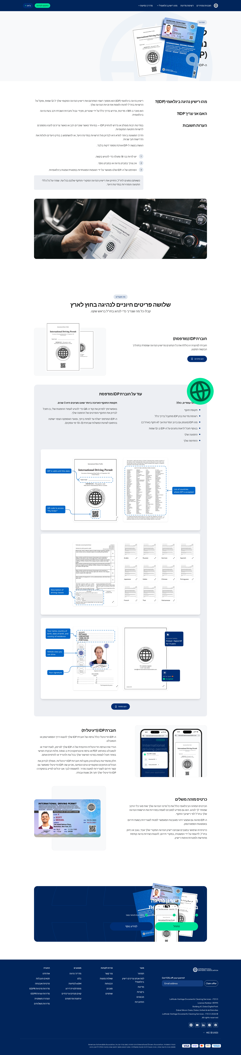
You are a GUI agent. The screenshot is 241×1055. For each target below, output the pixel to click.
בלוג (79, 978)
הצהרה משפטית (42, 998)
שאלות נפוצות (106, 978)
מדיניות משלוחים (42, 1003)
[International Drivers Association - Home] (216, 5)
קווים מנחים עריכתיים (71, 993)
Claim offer (211, 983)
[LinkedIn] (203, 1025)
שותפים (109, 993)
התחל (176, 926)
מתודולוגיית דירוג (73, 988)
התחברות (139, 1002)
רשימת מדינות (187, 5)
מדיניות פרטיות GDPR (39, 988)
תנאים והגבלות (43, 978)
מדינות (141, 986)
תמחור (141, 973)
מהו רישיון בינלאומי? (168, 5)
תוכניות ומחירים (204, 5)
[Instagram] (209, 1025)
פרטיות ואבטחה (42, 983)
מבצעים (140, 996)
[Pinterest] (191, 1025)
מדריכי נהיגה (75, 973)
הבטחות (109, 983)
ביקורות (140, 991)
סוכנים (110, 988)
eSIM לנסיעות (75, 983)
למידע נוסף (131, 926)
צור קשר (109, 973)
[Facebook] (215, 1025)
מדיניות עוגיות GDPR (40, 993)
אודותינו (46, 973)
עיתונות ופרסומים (73, 998)
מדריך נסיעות (146, 5)
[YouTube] (197, 1025)
